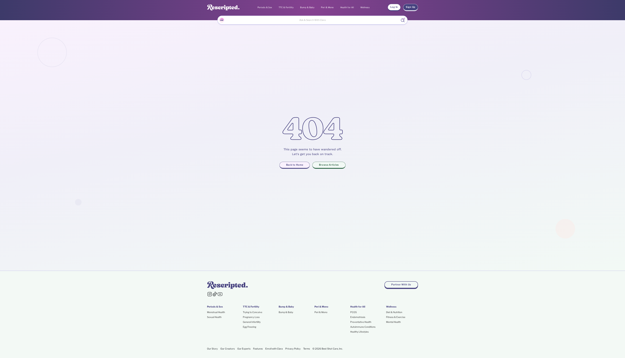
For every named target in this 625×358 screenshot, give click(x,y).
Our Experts (243, 348)
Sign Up (410, 7)
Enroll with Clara (274, 348)
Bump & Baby (307, 7)
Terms (306, 348)
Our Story (212, 348)
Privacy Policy (293, 348)
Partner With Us (401, 284)
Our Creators (227, 348)
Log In (394, 7)
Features (258, 348)
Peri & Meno (327, 7)
